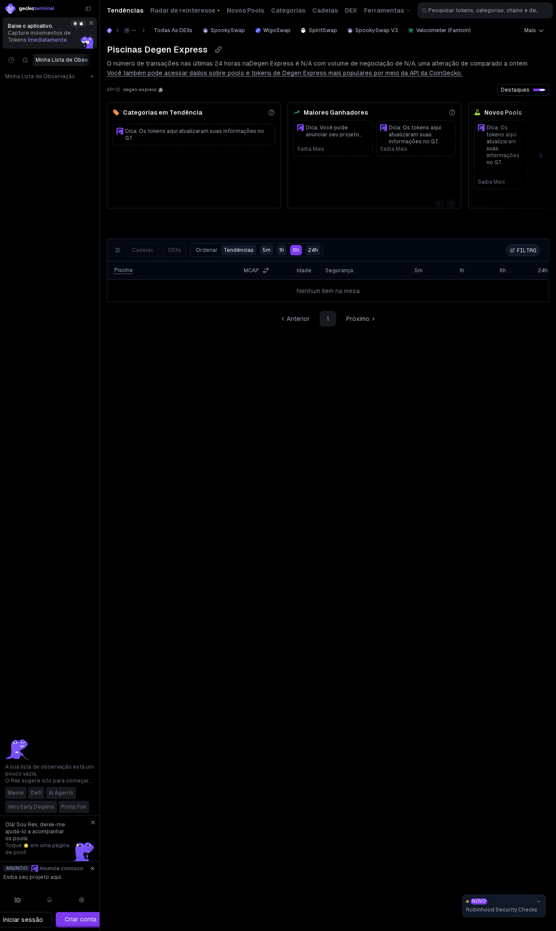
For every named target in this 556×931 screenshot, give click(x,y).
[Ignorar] (91, 23)
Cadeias (142, 250)
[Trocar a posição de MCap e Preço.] (265, 270)
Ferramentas (384, 10)
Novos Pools (503, 112)
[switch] (539, 90)
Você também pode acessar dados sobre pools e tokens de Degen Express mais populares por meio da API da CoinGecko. (284, 72)
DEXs (174, 250)
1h (281, 250)
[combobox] (485, 10)
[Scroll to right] (93, 60)
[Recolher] (88, 9)
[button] (160, 89)
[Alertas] (50, 900)
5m (266, 250)
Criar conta (80, 919)
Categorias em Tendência (162, 112)
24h (313, 250)
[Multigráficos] (17, 900)
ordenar (225, 250)
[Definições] (81, 900)
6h (296, 250)
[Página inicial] (109, 30)
